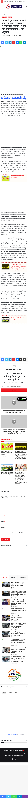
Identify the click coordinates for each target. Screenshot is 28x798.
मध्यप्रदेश (9, 17)
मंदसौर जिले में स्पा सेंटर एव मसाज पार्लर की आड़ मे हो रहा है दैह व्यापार (18, 610)
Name (3, 515)
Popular (4, 577)
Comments (23, 577)
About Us (7, 755)
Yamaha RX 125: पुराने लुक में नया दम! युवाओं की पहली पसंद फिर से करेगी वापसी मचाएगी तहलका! (18, 650)
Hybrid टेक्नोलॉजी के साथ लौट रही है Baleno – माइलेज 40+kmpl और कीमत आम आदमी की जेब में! (18, 626)
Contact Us (13, 755)
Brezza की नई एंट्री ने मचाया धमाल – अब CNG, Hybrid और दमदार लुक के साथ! (18, 633)
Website (3, 527)
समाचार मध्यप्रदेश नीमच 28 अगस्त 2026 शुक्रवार (7, 473)
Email (3, 521)
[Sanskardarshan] (14, 7)
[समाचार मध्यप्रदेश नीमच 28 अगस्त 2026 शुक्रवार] (7, 467)
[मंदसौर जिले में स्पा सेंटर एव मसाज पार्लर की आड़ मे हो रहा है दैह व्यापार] (6, 611)
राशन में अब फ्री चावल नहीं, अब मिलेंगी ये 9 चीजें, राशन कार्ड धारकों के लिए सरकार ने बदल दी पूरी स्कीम (18, 602)
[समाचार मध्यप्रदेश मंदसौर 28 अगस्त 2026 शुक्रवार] (7, 446)
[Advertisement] (14, 79)
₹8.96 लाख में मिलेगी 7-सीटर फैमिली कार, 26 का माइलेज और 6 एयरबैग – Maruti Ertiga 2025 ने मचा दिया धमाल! (18, 659)
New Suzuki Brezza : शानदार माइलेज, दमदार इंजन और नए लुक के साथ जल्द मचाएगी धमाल (18, 585)
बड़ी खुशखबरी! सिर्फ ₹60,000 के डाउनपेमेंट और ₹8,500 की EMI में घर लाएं (18, 617)
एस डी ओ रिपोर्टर (6, 35)
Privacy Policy (19, 755)
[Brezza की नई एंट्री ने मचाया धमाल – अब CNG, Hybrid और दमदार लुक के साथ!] (6, 634)
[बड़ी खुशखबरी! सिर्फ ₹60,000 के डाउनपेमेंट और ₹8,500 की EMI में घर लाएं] (6, 618)
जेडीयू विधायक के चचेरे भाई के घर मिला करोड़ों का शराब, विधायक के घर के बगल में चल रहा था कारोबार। (18, 642)
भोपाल (6, 17)
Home (4, 14)
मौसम (7, 14)
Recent (13, 577)
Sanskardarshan (6, 753)
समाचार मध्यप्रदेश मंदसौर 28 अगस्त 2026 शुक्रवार (6, 453)
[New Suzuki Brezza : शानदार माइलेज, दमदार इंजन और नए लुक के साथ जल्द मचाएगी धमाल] (6, 584)
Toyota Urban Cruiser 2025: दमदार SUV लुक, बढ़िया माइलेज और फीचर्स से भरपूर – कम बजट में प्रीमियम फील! (18, 594)
